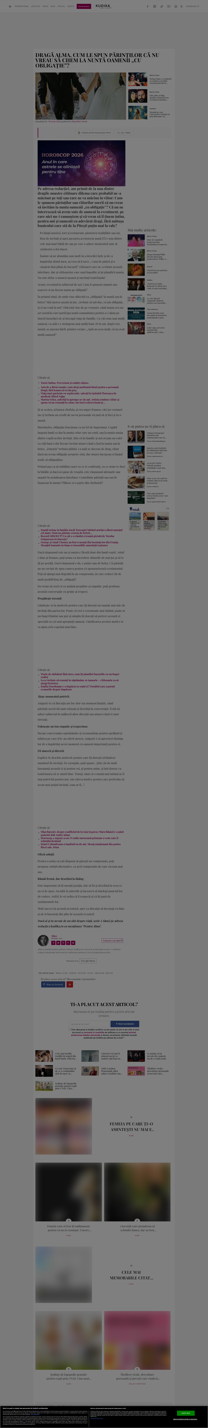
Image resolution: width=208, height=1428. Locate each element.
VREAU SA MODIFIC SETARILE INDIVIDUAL (185, 1419)
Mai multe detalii (35, 1414)
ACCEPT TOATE (186, 1413)
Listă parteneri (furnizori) (96, 1418)
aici (24, 1421)
